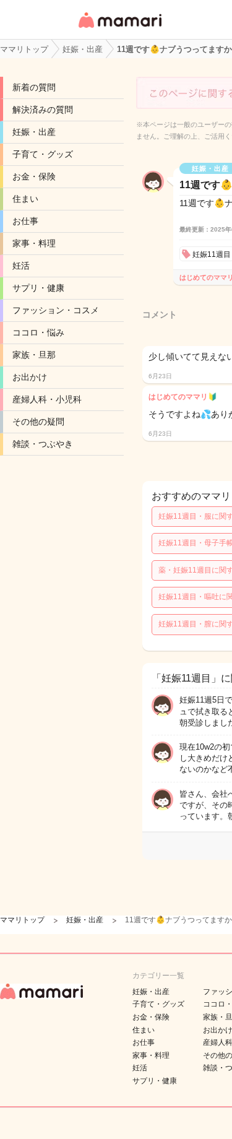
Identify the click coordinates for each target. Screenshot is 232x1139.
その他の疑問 (38, 422)
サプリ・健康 (38, 288)
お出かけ (29, 377)
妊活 (21, 266)
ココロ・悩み (38, 332)
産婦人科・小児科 (47, 399)
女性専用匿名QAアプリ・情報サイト (119, 28)
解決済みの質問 (42, 110)
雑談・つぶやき (42, 444)
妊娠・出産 (34, 132)
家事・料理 (34, 243)
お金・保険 (34, 176)
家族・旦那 (34, 355)
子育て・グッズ (42, 154)
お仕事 (25, 221)
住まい (25, 199)
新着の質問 (34, 87)
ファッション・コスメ (55, 310)
